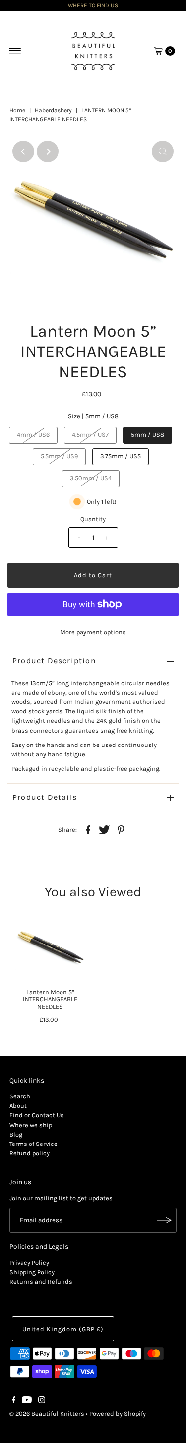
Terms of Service (33, 1143)
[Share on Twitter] (104, 829)
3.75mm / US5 (120, 456)
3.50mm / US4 (91, 478)
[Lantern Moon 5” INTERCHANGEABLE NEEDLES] (50, 947)
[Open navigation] (15, 51)
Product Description (54, 660)
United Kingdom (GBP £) (63, 1329)
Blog (15, 1134)
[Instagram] (41, 1401)
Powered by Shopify (117, 1413)
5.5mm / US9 (59, 456)
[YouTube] (27, 1401)
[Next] (48, 151)
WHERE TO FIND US (93, 5)
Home (17, 110)
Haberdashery (53, 110)
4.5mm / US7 (90, 434)
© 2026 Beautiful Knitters (46, 1413)
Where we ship (30, 1125)
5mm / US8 (147, 434)
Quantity (93, 519)
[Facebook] (14, 1401)
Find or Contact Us (36, 1115)
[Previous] (23, 151)
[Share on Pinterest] (121, 829)
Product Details (44, 797)
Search (19, 1096)
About (18, 1105)
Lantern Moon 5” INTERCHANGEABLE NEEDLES (50, 999)
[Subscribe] (164, 1220)
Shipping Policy (32, 1272)
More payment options (93, 632)
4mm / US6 (33, 434)
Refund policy (29, 1153)
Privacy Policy (29, 1262)
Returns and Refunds (40, 1281)
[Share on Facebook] (88, 829)
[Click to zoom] (163, 151)
